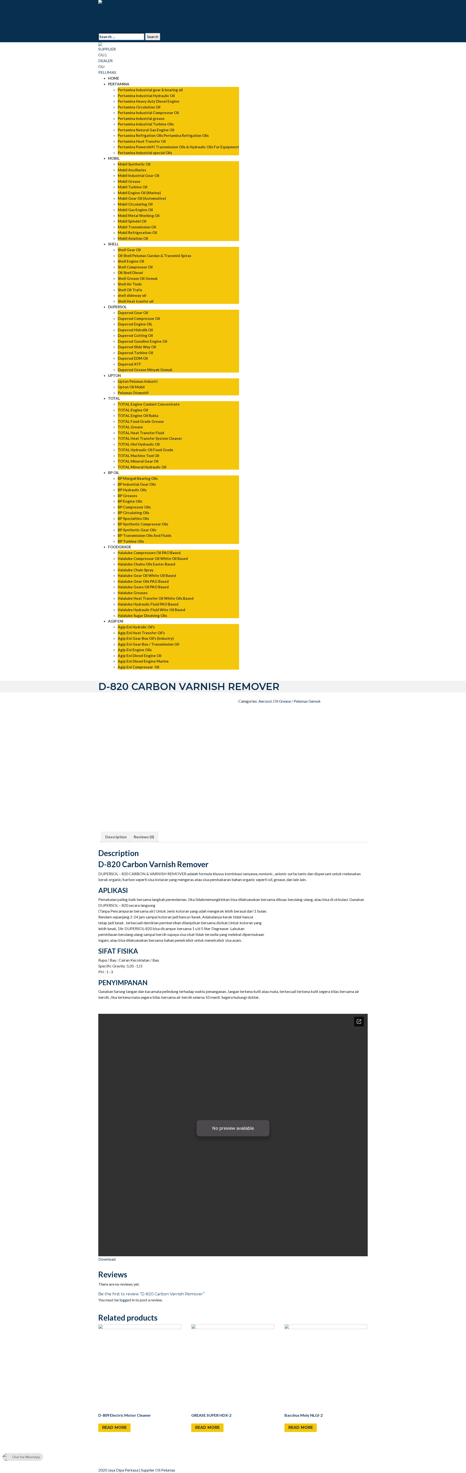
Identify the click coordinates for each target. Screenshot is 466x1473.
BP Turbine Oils (131, 541)
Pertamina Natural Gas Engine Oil (146, 130)
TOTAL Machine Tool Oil (138, 455)
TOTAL (114, 398)
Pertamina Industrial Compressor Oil (148, 112)
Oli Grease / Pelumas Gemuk (297, 701)
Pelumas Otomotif (133, 393)
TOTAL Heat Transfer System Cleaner (150, 438)
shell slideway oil (132, 295)
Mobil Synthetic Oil (134, 164)
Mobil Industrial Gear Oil (138, 175)
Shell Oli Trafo (130, 290)
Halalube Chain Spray (135, 570)
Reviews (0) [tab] (144, 836)
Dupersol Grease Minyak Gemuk (145, 369)
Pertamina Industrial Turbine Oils (146, 124)
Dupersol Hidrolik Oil (135, 330)
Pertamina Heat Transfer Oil (142, 141)
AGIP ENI (115, 621)
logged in (127, 1300)
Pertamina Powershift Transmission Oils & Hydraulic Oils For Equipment (178, 147)
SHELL (113, 244)
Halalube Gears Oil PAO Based (143, 587)
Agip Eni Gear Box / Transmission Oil (148, 644)
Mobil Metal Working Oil (138, 215)
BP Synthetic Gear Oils (137, 530)
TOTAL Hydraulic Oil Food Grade (145, 450)
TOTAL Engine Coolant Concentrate (149, 404)
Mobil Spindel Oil (132, 221)
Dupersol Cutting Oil (135, 335)
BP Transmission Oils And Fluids (144, 535)
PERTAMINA (118, 84)
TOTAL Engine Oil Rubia (138, 415)
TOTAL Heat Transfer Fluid (141, 433)
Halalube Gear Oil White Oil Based (147, 575)
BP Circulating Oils (133, 512)
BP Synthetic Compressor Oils (143, 524)
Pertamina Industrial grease (141, 118)
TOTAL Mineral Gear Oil (138, 461)
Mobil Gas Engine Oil (135, 210)
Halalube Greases (133, 593)
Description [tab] (116, 836)
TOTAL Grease (130, 427)
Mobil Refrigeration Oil (137, 232)
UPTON (114, 375)
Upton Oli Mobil (131, 387)
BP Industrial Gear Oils (137, 484)
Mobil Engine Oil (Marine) (139, 193)
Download (107, 1259)
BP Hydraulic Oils (132, 490)
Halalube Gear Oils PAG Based (143, 581)
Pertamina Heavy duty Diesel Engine (148, 101)
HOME (113, 78)
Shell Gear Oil (129, 250)
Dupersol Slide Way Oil (137, 347)
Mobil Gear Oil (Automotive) (142, 198)
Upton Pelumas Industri (138, 381)
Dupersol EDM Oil (133, 358)
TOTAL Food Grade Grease (141, 421)
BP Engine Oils (130, 501)
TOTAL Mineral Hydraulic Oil (142, 467)
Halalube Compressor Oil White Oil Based (153, 558)
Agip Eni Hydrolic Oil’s (136, 627)
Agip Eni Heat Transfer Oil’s (141, 633)
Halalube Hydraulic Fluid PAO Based (148, 604)
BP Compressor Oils (134, 507)
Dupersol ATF (129, 364)
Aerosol (265, 701)
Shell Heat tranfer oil (135, 301)
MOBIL (114, 158)
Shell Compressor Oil (135, 267)
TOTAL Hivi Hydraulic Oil (139, 444)
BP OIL (113, 472)
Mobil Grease (129, 181)
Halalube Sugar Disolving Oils (142, 615)
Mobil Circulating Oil (135, 204)
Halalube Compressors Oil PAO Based (149, 552)
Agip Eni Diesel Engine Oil (139, 655)
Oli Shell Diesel (130, 272)
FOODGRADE (119, 547)
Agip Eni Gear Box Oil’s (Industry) (146, 638)
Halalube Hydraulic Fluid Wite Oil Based (151, 610)
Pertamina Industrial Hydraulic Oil (146, 95)
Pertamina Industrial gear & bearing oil (150, 90)
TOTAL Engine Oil (133, 410)
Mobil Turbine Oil (132, 187)
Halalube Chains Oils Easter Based (146, 564)
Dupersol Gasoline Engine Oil (142, 341)
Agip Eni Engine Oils (135, 650)
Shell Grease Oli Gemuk (138, 278)
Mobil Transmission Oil (137, 227)
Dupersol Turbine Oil (135, 352)
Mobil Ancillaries (132, 170)
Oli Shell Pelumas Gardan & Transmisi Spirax (154, 255)
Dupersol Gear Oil (133, 312)
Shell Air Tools (130, 284)
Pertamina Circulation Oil (139, 107)
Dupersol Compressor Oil (139, 318)
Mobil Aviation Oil (133, 238)
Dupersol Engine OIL (135, 324)
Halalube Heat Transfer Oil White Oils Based (155, 598)
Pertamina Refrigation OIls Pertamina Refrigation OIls (163, 135)
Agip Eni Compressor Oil (138, 667)
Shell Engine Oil (131, 261)
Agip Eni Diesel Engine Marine (143, 661)
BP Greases (127, 495)
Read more (114, 1427)
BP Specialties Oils (133, 518)
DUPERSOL (117, 307)
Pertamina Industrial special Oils (145, 152)
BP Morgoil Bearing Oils (138, 478)
